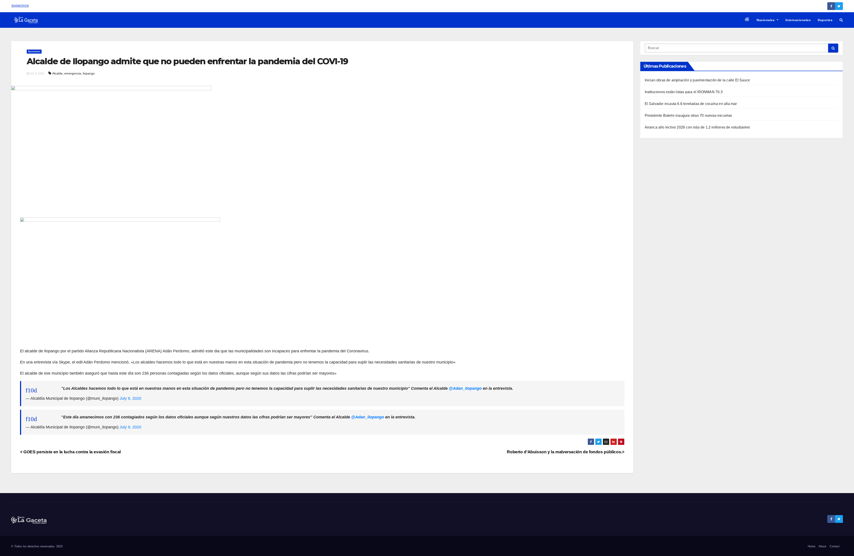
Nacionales (766, 20)
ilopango (89, 73)
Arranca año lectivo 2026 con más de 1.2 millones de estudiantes (697, 127)
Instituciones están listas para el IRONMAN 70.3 (684, 92)
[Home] (747, 20)
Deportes (825, 20)
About (822, 546)
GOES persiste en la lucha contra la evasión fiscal (71, 452)
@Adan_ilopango (465, 388)
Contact (835, 546)
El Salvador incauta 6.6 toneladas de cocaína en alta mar (691, 104)
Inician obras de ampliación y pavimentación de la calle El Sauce (697, 80)
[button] (841, 20)
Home (811, 546)
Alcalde (57, 73)
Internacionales (798, 20)
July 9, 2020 (130, 398)
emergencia (72, 73)
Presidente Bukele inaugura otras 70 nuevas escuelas (688, 115)
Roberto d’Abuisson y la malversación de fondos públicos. (564, 452)
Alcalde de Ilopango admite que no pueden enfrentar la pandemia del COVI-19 (187, 61)
